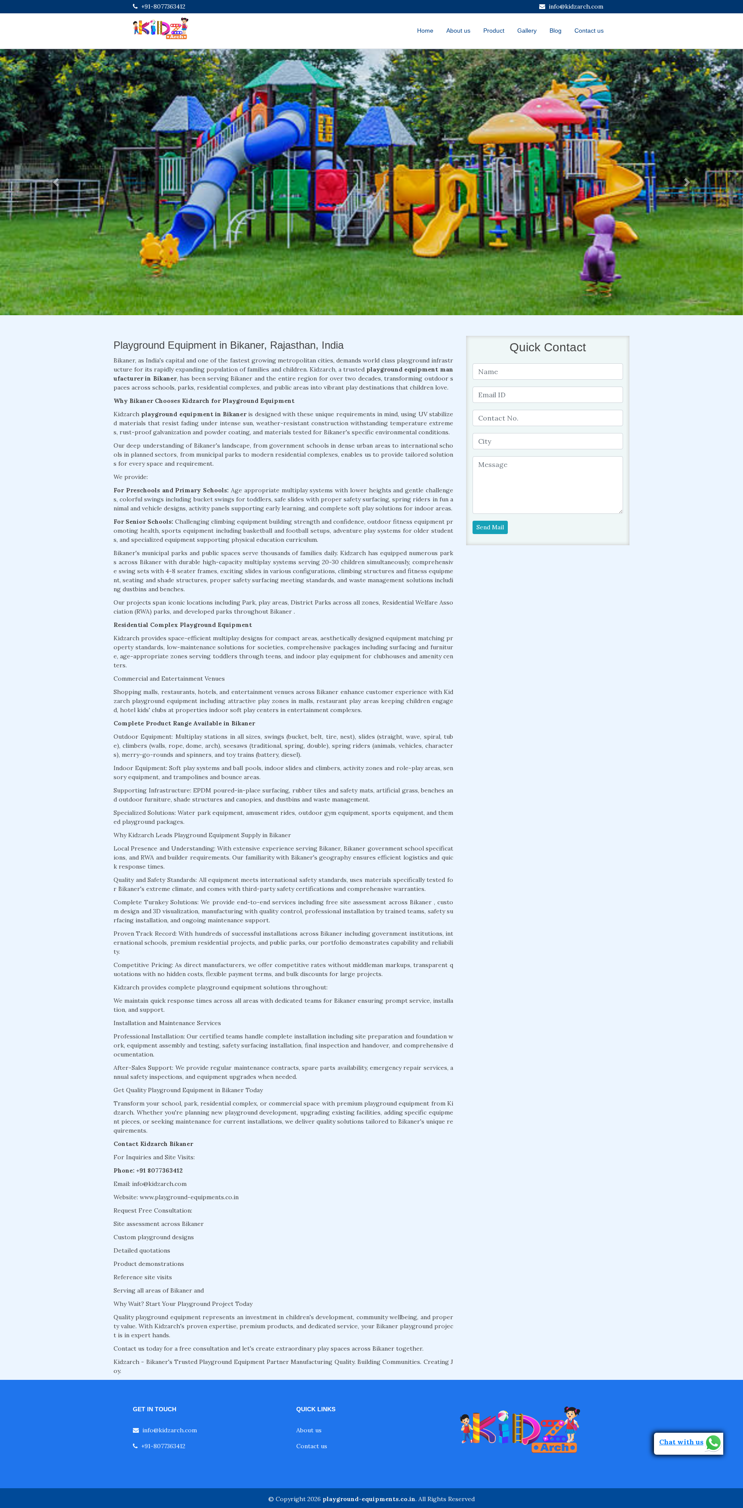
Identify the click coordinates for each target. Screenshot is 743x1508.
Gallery (527, 30)
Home (425, 30)
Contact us (589, 30)
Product (493, 30)
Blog (556, 30)
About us (458, 30)
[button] (55, 182)
